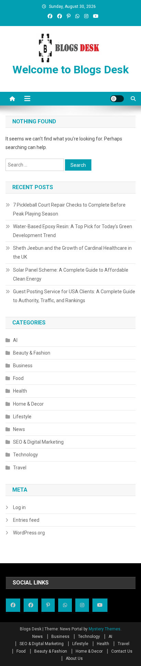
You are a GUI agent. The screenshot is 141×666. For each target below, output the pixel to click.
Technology (25, 454)
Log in (19, 507)
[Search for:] (35, 164)
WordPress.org (29, 532)
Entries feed (26, 520)
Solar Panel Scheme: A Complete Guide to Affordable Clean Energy (70, 274)
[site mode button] (117, 98)
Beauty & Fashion (31, 353)
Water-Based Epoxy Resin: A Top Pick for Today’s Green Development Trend (72, 231)
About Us (74, 658)
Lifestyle (22, 416)
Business (23, 365)
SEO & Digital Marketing (38, 442)
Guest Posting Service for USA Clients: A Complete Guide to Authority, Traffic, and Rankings (74, 296)
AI (15, 340)
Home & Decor (28, 404)
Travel (19, 467)
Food (18, 378)
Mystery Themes (104, 629)
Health (20, 391)
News (19, 429)
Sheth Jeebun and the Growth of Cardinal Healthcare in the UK (72, 252)
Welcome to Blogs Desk (70, 69)
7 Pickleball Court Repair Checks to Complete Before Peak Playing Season (69, 209)
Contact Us (121, 651)
